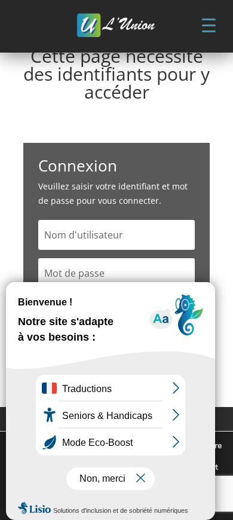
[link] (116, 26)
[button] (208, 24)
